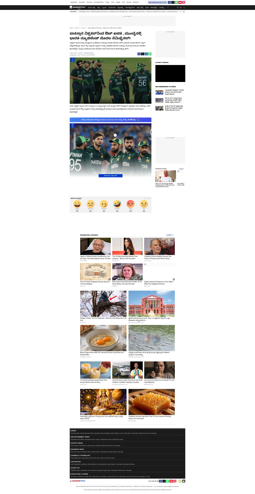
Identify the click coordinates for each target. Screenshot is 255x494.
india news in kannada (130, 433)
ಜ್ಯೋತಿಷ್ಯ (120, 7)
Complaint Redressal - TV (147, 486)
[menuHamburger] (181, 7)
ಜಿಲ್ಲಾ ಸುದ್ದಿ (140, 7)
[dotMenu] (168, 7)
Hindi (123, 2)
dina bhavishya (92, 464)
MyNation (136, 2)
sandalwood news (106, 439)
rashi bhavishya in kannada (79, 464)
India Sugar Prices (84, 11)
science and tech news (108, 458)
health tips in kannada (109, 470)
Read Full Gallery (110, 175)
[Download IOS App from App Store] (183, 481)
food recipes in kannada (94, 470)
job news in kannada (77, 476)
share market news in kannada (97, 451)
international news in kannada (147, 433)
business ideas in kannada (115, 451)
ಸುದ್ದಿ (98, 7)
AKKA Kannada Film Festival (99, 11)
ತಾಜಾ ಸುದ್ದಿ (91, 7)
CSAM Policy (114, 486)
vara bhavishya (101, 464)
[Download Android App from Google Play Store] (180, 481)
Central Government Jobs (175, 11)
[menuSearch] (184, 7)
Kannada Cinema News (77, 439)
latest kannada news (86, 433)
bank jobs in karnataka (99, 476)
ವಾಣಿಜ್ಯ (161, 7)
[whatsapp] (176, 2)
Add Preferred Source (156, 2)
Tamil (112, 2)
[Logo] (78, 7)
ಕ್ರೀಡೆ (146, 7)
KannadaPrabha (98, 2)
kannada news (75, 433)
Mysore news (119, 433)
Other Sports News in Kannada (111, 445)
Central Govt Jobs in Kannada (135, 476)
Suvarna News (89, 53)
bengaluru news (109, 433)
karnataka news (98, 433)
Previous (180, 11)
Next (183, 11)
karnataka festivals (129, 464)
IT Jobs (147, 476)
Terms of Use (97, 486)
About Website (80, 486)
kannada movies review (92, 439)
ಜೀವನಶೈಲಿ (153, 7)
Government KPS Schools (137, 11)
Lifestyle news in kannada (78, 470)
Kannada (89, 2)
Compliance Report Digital (164, 486)
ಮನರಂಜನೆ (111, 7)
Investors (176, 486)
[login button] (178, 7)
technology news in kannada (79, 458)
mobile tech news (94, 458)
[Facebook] (169, 2)
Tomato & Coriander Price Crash (155, 11)
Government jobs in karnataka (116, 476)
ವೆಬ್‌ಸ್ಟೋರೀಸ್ (130, 7)
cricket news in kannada (93, 445)
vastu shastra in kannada (114, 464)
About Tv (89, 486)
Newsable (82, 2)
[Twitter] (173, 2)
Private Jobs (88, 476)
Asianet (77, 481)
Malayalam (74, 2)
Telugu (107, 2)
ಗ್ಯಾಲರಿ (104, 7)
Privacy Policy (106, 486)
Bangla (118, 2)
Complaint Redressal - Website (129, 486)
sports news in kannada (78, 445)
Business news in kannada (78, 451)
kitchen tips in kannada (124, 470)
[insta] (183, 2)
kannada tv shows (118, 439)
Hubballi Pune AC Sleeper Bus (118, 11)
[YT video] (180, 2)
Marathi (129, 2)
